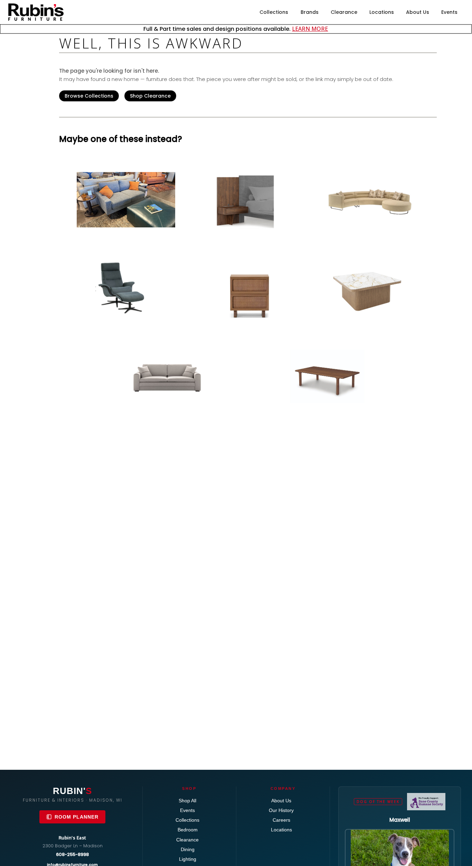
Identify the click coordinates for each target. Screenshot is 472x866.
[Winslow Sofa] (166, 376)
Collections (273, 12)
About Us (417, 12)
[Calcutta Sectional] (369, 199)
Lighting (187, 859)
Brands (310, 12)
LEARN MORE (310, 29)
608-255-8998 (72, 854)
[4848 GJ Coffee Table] (369, 287)
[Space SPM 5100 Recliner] (126, 287)
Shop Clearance (150, 95)
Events (449, 12)
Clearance (344, 12)
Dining (188, 849)
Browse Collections (89, 95)
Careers (281, 820)
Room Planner (76, 817)
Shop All (187, 800)
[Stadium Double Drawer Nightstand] (248, 291)
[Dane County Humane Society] (426, 801)
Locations (381, 12)
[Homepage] (36, 12)
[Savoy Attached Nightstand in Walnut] (248, 202)
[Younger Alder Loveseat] (126, 200)
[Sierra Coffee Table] (329, 376)
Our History (281, 810)
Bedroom (188, 829)
